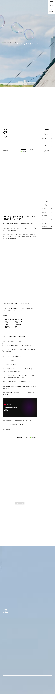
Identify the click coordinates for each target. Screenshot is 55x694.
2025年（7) (44, 205)
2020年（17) (44, 223)
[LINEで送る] (23, 151)
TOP (10, 610)
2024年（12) (44, 208)
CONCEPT (15, 610)
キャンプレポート (45, 142)
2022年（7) (44, 215)
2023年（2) (44, 212)
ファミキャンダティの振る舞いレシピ (45, 152)
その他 (43, 157)
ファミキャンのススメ (45, 146)
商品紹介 (44, 138)
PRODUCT (26, 610)
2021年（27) (44, 219)
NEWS (21, 610)
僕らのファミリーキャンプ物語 (45, 133)
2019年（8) (44, 226)
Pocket (31, 149)
